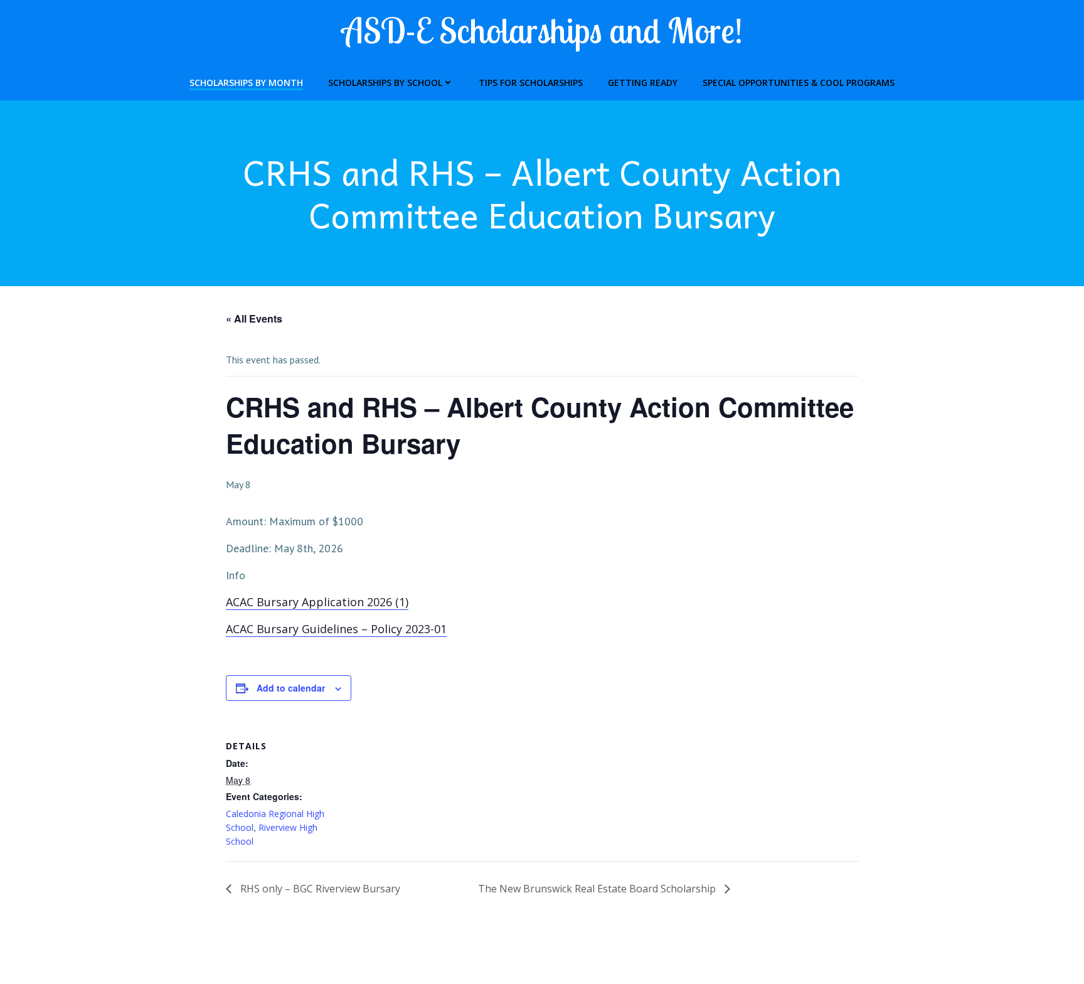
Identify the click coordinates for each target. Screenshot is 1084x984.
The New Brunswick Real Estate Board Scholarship (598, 889)
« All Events (254, 318)
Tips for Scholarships (531, 82)
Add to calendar (291, 688)
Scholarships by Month (246, 82)
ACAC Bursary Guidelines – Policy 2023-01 (336, 628)
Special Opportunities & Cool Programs (799, 82)
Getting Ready (643, 82)
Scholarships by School (385, 82)
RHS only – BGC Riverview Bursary (319, 889)
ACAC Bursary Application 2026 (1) (317, 601)
